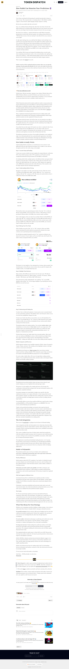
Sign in (66, 2)
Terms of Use (39, 588)
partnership (25, 422)
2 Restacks (27, 593)
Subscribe (61, 2)
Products (18, 6)
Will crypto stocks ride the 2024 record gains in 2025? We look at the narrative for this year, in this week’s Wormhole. (29, 633)
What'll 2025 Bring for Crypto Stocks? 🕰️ (26, 631)
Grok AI (48, 109)
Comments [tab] (18, 607)
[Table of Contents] (1, 334)
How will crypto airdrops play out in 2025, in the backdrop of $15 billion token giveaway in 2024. (29, 625)
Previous (20, 600)
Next (50, 600)
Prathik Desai (30, 634)
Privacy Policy (42, 589)
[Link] (15, 142)
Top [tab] (17, 620)
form (24, 569)
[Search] (54, 2)
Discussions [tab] (24, 620)
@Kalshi (34, 208)
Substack (29, 666)
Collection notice (43, 661)
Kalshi (26, 60)
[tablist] (20, 608)
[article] (34, 625)
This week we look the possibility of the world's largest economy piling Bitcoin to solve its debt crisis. (29, 641)
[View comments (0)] (21, 16)
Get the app (39, 664)
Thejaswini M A (21, 12)
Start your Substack (31, 664)
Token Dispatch (24, 626)
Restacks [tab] (22, 607)
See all (18, 646)
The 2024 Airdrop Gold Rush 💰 (23, 623)
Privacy (36, 661)
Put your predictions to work (24, 90)
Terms (39, 661)
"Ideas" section (33, 350)
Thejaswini (18, 555)
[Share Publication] (57, 2)
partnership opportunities (41, 566)
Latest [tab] (20, 620)
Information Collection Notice (34, 589)
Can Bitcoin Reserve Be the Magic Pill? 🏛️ (26, 639)
